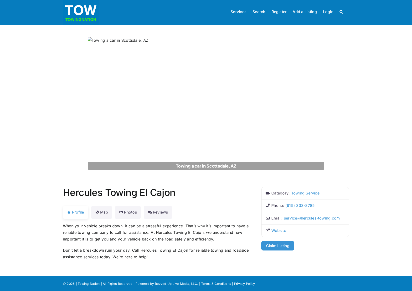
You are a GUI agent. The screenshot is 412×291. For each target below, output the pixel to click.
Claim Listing (277, 245)
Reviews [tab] (160, 212)
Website (278, 230)
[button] (341, 11)
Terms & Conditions (216, 284)
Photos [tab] (130, 212)
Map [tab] (104, 212)
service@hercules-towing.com (312, 218)
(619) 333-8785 (300, 205)
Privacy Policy (244, 284)
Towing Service (305, 193)
